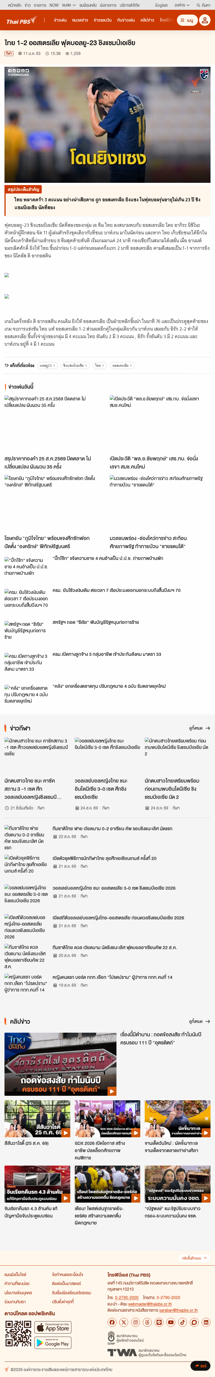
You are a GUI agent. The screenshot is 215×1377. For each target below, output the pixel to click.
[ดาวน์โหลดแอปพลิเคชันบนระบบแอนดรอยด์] (52, 1342)
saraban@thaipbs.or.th (178, 1310)
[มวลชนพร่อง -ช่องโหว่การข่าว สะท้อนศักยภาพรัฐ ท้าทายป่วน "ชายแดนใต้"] (160, 503)
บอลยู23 (46, 365)
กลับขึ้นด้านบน (191, 1258)
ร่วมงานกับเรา (15, 1301)
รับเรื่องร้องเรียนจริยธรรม (71, 1292)
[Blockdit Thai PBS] (194, 1322)
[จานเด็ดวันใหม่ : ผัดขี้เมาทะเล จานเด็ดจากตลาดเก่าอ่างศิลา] (178, 1118)
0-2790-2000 (127, 1297)
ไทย (98, 365)
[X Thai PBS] (123, 1322)
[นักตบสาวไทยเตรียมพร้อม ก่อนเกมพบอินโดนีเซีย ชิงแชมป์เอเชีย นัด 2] (178, 755)
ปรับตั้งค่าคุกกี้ (63, 1301)
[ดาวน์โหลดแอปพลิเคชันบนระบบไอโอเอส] (52, 1327)
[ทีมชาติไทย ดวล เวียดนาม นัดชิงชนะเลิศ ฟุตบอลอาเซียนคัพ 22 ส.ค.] (26, 956)
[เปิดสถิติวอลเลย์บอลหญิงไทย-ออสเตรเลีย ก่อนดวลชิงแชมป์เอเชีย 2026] (26, 926)
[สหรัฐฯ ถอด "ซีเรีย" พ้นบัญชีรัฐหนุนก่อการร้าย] (26, 633)
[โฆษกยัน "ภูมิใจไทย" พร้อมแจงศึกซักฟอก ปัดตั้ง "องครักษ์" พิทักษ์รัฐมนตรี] (54, 503)
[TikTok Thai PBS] (182, 1322)
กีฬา (9, 53)
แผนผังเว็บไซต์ (15, 1274)
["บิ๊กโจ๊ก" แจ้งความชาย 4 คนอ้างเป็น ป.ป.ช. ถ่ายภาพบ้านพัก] (26, 569)
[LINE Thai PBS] (159, 1322)
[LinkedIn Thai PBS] (206, 1322)
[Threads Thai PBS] (147, 1322)
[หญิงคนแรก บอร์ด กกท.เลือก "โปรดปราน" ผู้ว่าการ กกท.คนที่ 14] (26, 986)
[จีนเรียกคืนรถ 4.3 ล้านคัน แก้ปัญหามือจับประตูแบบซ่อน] (37, 1184)
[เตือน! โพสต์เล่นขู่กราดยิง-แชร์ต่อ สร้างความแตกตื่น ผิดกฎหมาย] (108, 1184)
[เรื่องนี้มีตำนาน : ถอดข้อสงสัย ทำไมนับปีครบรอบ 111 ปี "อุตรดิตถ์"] (60, 1064)
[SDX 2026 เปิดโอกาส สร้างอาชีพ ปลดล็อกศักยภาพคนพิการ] (108, 1118)
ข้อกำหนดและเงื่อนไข (67, 1274)
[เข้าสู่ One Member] (205, 20)
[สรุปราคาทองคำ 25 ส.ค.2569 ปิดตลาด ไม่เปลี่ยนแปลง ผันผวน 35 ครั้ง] (54, 423)
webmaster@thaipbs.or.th (150, 1304)
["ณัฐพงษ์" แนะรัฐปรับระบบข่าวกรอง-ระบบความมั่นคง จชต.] (178, 1184)
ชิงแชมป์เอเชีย (73, 365)
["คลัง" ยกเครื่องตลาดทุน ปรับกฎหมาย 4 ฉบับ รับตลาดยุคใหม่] (26, 697)
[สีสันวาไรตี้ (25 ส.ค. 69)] (37, 1118)
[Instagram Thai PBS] (135, 1322)
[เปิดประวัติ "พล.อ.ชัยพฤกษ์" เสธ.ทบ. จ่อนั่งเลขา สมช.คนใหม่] (160, 423)
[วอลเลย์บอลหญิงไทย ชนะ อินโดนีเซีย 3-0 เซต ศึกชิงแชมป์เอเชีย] (108, 755)
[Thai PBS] (22, 20)
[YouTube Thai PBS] (170, 1322)
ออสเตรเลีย (120, 365)
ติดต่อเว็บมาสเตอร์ (66, 1283)
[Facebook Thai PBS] (112, 1322)
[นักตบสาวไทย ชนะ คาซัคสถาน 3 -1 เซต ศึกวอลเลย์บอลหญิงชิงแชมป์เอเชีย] (37, 755)
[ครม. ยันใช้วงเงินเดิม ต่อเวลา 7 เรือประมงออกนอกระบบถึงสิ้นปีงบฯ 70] (26, 601)
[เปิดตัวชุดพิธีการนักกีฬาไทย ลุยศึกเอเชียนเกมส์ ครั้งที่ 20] (26, 867)
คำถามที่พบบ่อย (16, 1283)
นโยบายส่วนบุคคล (18, 1292)
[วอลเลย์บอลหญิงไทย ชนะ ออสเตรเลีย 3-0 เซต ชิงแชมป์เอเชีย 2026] (26, 897)
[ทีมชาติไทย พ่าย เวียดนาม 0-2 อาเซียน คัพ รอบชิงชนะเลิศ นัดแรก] (26, 837)
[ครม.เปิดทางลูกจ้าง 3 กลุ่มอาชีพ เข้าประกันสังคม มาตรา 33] (26, 665)
